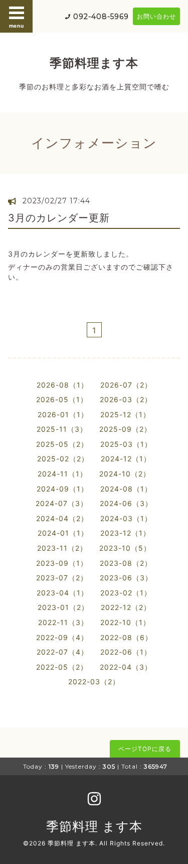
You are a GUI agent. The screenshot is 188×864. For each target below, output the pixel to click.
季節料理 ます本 (94, 826)
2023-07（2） (62, 577)
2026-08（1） (62, 385)
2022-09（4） (62, 637)
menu (16, 26)
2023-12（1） (125, 533)
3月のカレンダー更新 (59, 218)
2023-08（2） (126, 563)
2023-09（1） (62, 563)
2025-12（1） (125, 414)
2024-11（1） (62, 473)
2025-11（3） (62, 429)
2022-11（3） (63, 622)
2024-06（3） (126, 503)
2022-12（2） (126, 607)
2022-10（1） (125, 622)
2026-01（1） (63, 414)
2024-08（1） (126, 488)
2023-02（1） (125, 592)
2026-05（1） (62, 399)
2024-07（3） (62, 503)
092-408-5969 (101, 16)
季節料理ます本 (94, 63)
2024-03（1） (126, 518)
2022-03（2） (94, 681)
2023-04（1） (62, 592)
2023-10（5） (125, 548)
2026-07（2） (126, 385)
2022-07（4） (62, 652)
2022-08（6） (126, 637)
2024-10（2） (124, 473)
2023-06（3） (126, 577)
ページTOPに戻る (144, 749)
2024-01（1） (63, 533)
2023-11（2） (62, 548)
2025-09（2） (125, 429)
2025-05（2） (62, 444)
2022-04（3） (126, 667)
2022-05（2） (62, 667)
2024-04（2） (62, 518)
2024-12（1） (126, 458)
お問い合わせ (156, 16)
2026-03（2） (126, 399)
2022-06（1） (125, 652)
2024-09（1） (62, 488)
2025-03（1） (126, 444)
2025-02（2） (63, 458)
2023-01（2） (63, 607)
